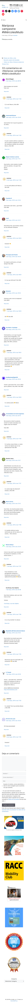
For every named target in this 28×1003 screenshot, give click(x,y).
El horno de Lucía (10, 718)
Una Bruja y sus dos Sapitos (11, 603)
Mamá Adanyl (9, 544)
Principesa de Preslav (12, 254)
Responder (6, 91)
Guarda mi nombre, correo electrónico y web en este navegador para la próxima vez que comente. (13, 786)
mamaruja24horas (11, 115)
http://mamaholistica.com (10, 689)
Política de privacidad (13, 799)
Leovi (7, 218)
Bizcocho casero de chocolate (11, 60)
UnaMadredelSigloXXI (12, 377)
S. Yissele (8, 672)
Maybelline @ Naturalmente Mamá (15, 631)
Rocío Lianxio (9, 501)
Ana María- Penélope (11, 327)
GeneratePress (14, 1000)
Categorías (14, 979)
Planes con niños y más (10, 58)
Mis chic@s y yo (16, 5)
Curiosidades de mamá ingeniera (15, 413)
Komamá (8, 291)
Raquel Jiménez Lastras (12, 157)
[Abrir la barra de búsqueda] (26, 20)
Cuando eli (9, 198)
